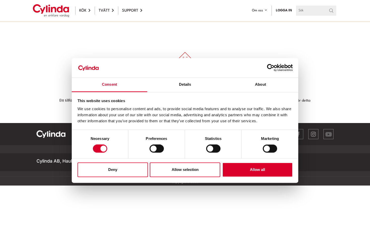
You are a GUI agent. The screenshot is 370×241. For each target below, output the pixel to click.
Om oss (257, 10)
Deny (112, 169)
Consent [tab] (109, 84)
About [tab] (260, 84)
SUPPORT (130, 11)
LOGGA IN (284, 10)
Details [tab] (185, 84)
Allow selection (185, 169)
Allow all (257, 169)
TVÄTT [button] (104, 11)
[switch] (157, 149)
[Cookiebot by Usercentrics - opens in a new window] (271, 68)
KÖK (82, 11)
